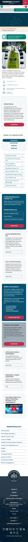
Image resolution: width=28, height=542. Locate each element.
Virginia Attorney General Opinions (11, 442)
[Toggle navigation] (25, 2)
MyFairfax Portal (10, 156)
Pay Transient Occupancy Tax (10, 164)
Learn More (14, 124)
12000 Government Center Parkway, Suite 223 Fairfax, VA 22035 (16, 89)
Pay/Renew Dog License (13, 174)
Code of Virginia (6, 439)
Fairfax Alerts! (5, 431)
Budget (3, 448)
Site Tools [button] (13, 518)
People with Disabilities (12, 311)
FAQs (6, 386)
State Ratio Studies (7, 460)
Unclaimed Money (6, 454)
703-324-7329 (14, 511)
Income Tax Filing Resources (9, 445)
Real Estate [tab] (14, 143)
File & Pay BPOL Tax (11, 171)
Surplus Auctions (6, 457)
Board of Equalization (7, 463)
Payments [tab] (14, 140)
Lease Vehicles (8, 216)
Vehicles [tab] (14, 146)
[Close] (24, 36)
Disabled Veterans (11, 307)
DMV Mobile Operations (8, 433)
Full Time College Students (11, 213)
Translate (14, 489)
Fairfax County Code (7, 436)
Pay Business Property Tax (12, 159)
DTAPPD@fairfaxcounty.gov (12, 84)
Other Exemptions (14, 317)
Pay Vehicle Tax (10, 178)
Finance (3, 451)
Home (2, 29)
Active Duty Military (11, 306)
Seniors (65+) (10, 309)
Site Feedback (14, 495)
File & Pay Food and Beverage (12, 181)
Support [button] (13, 521)
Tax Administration (11, 29)
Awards (14, 492)
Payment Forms (10, 185)
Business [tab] (14, 148)
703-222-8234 (10, 81)
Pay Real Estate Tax (12, 168)
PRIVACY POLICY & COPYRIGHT (14, 498)
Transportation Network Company (13, 219)
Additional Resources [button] (13, 523)
